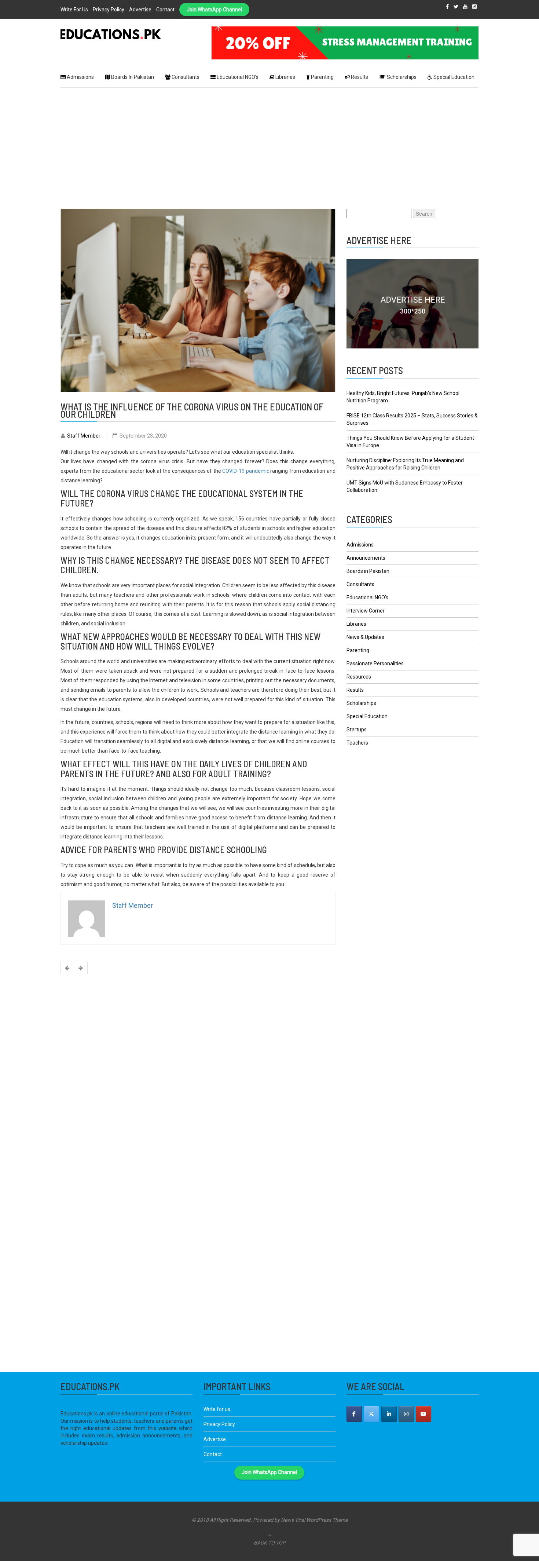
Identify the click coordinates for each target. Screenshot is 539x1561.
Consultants (360, 584)
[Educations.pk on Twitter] (371, 1414)
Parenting (357, 650)
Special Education (367, 716)
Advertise (140, 9)
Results (355, 690)
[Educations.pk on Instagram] (406, 1414)
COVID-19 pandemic (245, 471)
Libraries (356, 624)
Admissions (360, 545)
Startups (356, 729)
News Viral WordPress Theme (314, 1520)
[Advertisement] (269, 142)
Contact (165, 9)
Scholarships (361, 703)
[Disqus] (198, 1074)
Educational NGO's (367, 597)
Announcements (365, 558)
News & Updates (365, 637)
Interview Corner (365, 611)
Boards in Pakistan (367, 571)
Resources (358, 677)
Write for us (74, 9)
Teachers (357, 743)
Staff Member (83, 436)
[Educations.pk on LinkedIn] (389, 1414)
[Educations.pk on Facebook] (354, 1414)
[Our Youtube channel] (423, 1414)
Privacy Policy (108, 9)
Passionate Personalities (375, 663)
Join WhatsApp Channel (214, 9)
